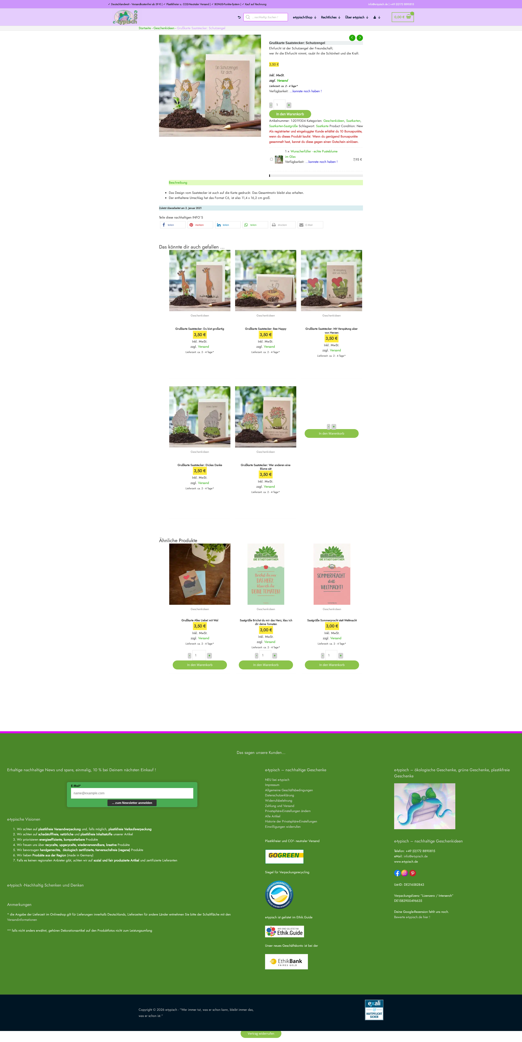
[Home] (239, 17)
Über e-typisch (354, 17)
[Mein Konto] (377, 17)
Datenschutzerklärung (279, 795)
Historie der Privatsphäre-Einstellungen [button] (291, 821)
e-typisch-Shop (302, 17)
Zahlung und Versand (279, 805)
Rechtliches (328, 17)
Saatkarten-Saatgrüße (283, 126)
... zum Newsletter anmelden (132, 803)
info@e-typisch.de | (378, 4)
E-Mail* (76, 785)
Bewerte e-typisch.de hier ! (412, 917)
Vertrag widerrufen (261, 1033)
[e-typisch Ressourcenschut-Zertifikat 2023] (279, 894)
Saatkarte (322, 126)
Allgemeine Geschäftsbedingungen (289, 790)
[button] (173, 224)
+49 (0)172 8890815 (402, 4)
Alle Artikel (272, 816)
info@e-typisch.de (416, 856)
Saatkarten (353, 120)
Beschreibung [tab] (178, 182)
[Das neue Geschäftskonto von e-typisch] (286, 961)
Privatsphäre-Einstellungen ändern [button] (288, 811)
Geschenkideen (164, 28)
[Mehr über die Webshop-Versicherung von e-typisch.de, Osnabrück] (374, 1009)
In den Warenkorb (290, 114)
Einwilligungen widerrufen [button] (283, 826)
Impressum (272, 784)
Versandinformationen (22, 919)
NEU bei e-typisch (277, 779)
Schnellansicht (199, 307)
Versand (282, 80)
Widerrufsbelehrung (278, 800)
